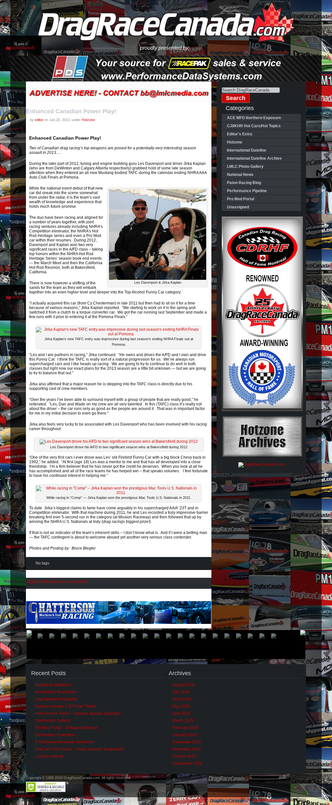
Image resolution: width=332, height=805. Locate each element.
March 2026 (183, 720)
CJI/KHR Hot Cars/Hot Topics (254, 126)
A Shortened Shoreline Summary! (64, 742)
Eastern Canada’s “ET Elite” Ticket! (65, 706)
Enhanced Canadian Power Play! (71, 111)
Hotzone (88, 120)
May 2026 (181, 706)
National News (240, 174)
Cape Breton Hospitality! (56, 699)
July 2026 (181, 692)
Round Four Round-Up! (56, 692)
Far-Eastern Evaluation (55, 735)
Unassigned (238, 207)
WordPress (297, 799)
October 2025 (184, 756)
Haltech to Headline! (53, 685)
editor (39, 120)
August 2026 (183, 685)
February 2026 (185, 727)
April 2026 (181, 713)
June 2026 (181, 699)
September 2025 (187, 763)
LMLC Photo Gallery (245, 166)
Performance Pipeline (247, 191)
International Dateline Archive (254, 158)
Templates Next (253, 799)
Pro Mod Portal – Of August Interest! (66, 727)
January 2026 (184, 735)
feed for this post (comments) (58, 581)
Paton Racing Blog (244, 182)
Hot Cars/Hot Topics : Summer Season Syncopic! (78, 713)
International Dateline (246, 150)
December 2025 (186, 742)
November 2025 (186, 749)
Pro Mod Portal (240, 199)
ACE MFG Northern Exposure (254, 118)
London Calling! (49, 756)
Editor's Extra (239, 134)
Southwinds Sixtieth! (53, 720)
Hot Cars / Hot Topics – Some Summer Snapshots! (79, 749)
